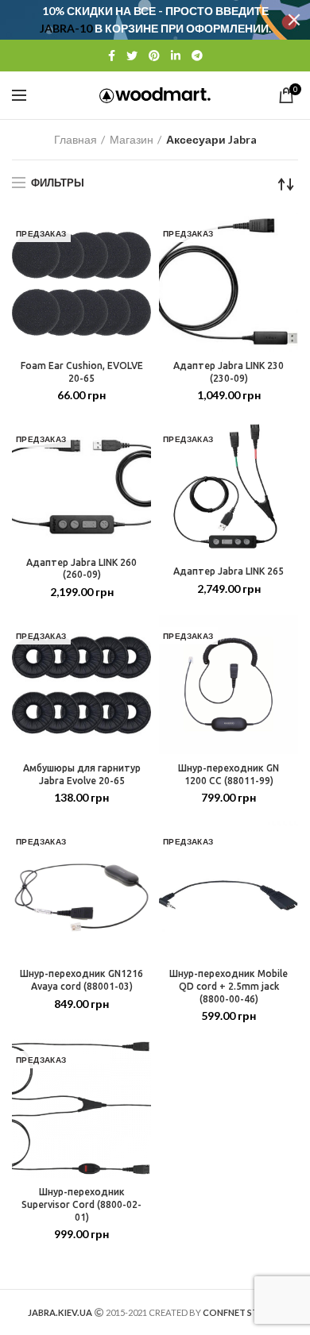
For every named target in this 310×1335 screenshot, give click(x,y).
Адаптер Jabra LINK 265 (228, 571)
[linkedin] (175, 55)
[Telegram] (197, 55)
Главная (75, 139)
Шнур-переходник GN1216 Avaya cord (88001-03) (81, 979)
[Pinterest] (154, 55)
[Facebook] (112, 55)
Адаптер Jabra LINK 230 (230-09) (228, 371)
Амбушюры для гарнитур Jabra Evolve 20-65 (82, 774)
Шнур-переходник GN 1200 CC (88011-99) (228, 774)
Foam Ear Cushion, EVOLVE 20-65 (82, 371)
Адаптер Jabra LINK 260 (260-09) (81, 568)
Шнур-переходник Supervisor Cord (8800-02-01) (81, 1204)
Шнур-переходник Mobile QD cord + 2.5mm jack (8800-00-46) (228, 985)
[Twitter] (132, 55)
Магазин (131, 139)
